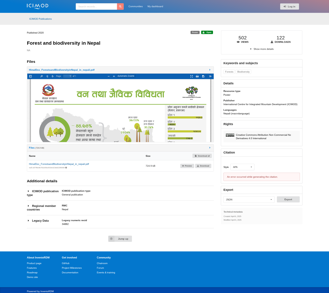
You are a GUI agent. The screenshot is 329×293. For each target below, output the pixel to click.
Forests (229, 71)
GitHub (65, 263)
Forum (100, 267)
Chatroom (102, 263)
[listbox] (242, 167)
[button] (120, 69)
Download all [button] (203, 156)
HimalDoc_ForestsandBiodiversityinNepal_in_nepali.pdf (59, 164)
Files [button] (36, 147)
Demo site (32, 277)
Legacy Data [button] (40, 220)
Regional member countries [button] (41, 207)
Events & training (106, 272)
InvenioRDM (47, 291)
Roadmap (32, 272)
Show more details (264, 49)
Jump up (123, 238)
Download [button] (204, 166)
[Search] (120, 6)
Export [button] (288, 199)
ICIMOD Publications (40, 18)
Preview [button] (188, 166)
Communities (136, 6)
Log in (291, 6)
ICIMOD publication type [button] (43, 193)
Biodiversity (243, 71)
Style (226, 167)
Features (32, 267)
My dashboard (155, 6)
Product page (34, 263)
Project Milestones (72, 267)
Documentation (70, 272)
